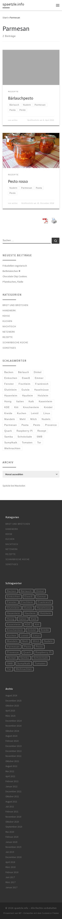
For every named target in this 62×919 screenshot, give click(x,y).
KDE (7, 407)
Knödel (48, 407)
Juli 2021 (10, 806)
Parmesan (10, 425)
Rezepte (8, 337)
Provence (51, 425)
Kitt (16, 407)
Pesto (36, 425)
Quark (8, 430)
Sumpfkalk (10, 442)
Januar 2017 (11, 887)
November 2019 (13, 847)
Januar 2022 (11, 786)
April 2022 (10, 776)
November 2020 (13, 816)
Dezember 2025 (14, 700)
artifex (15, 120)
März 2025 (11, 715)
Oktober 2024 (12, 730)
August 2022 (11, 766)
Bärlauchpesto (20, 98)
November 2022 (13, 756)
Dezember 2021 (14, 791)
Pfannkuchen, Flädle (13, 281)
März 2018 (11, 867)
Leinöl (35, 413)
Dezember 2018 (14, 857)
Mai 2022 (10, 771)
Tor (39, 442)
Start (5, 17)
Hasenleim (10, 395)
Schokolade (25, 436)
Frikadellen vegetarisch (15, 265)
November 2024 (13, 725)
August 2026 (11, 695)
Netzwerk (9, 331)
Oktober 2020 (12, 821)
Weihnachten (12, 448)
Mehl (23, 419)
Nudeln (46, 419)
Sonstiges (9, 347)
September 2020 (14, 826)
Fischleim (24, 383)
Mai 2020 (10, 831)
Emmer (39, 378)
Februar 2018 (12, 872)
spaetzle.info (21, 908)
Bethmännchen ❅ (11, 271)
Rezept (41, 430)
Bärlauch (23, 372)
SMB (39, 436)
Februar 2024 (12, 740)
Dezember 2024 (14, 720)
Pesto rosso (18, 181)
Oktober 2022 (12, 761)
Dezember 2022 (14, 751)
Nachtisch (9, 326)
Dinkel (38, 372)
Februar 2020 (12, 836)
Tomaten (27, 442)
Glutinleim (10, 389)
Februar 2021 (12, 811)
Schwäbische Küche (15, 342)
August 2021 (11, 801)
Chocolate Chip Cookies (15, 276)
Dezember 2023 (14, 746)
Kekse (6, 315)
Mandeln (9, 419)
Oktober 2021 (12, 796)
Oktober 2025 (12, 705)
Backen (8, 372)
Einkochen (10, 378)
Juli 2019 (10, 852)
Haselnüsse (41, 389)
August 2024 (11, 735)
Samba (8, 436)
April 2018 (10, 862)
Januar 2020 (11, 842)
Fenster (9, 383)
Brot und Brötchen (15, 305)
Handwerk (9, 310)
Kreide (8, 413)
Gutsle (26, 389)
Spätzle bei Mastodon (14, 485)
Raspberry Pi (25, 430)
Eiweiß (26, 378)
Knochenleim (31, 407)
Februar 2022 (12, 781)
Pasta (25, 425)
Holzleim (43, 395)
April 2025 (10, 710)
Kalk (31, 401)
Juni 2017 (10, 877)
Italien (20, 401)
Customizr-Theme (50, 913)
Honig (8, 401)
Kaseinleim (45, 401)
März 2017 (11, 882)
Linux (46, 413)
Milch (33, 419)
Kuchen (7, 321)
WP (20, 913)
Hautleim (27, 395)
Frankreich (42, 383)
